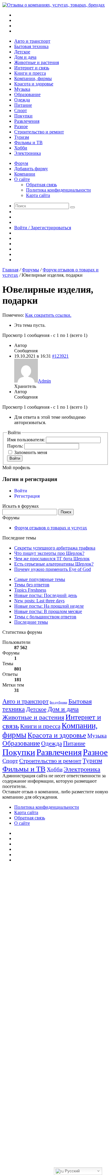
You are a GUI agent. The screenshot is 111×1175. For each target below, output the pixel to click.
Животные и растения (36, 62)
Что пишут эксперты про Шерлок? (49, 553)
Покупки (23, 115)
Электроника (27, 153)
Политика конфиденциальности (58, 189)
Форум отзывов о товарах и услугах (50, 527)
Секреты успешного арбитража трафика (54, 547)
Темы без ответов (31, 584)
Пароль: (15, 445)
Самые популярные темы (39, 579)
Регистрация (27, 496)
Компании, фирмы (33, 78)
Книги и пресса (30, 73)
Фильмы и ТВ (28, 142)
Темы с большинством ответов (45, 616)
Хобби (20, 147)
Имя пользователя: (26, 439)
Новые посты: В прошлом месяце (48, 611)
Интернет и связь (31, 67)
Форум (21, 163)
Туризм (21, 137)
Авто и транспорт (32, 41)
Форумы (30, 269)
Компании (24, 173)
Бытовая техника (31, 46)
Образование (27, 94)
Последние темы (31, 622)
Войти (14, 458)
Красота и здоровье (33, 83)
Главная (10, 269)
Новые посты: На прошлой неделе (49, 606)
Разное (21, 126)
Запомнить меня (30, 452)
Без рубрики (58, 702)
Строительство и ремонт (39, 131)
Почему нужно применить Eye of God (52, 569)
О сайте (22, 179)
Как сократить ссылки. (48, 315)
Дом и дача (25, 57)
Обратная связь (41, 184)
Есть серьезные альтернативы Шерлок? (54, 563)
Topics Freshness (30, 590)
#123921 (60, 356)
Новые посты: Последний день (45, 595)
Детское (22, 51)
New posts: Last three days (39, 600)
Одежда (22, 99)
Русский (72, 1171)
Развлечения (26, 121)
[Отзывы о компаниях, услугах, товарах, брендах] (53, 4)
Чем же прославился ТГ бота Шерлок (52, 558)
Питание (23, 105)
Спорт (20, 110)
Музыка (22, 89)
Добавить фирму (31, 168)
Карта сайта (38, 195)
